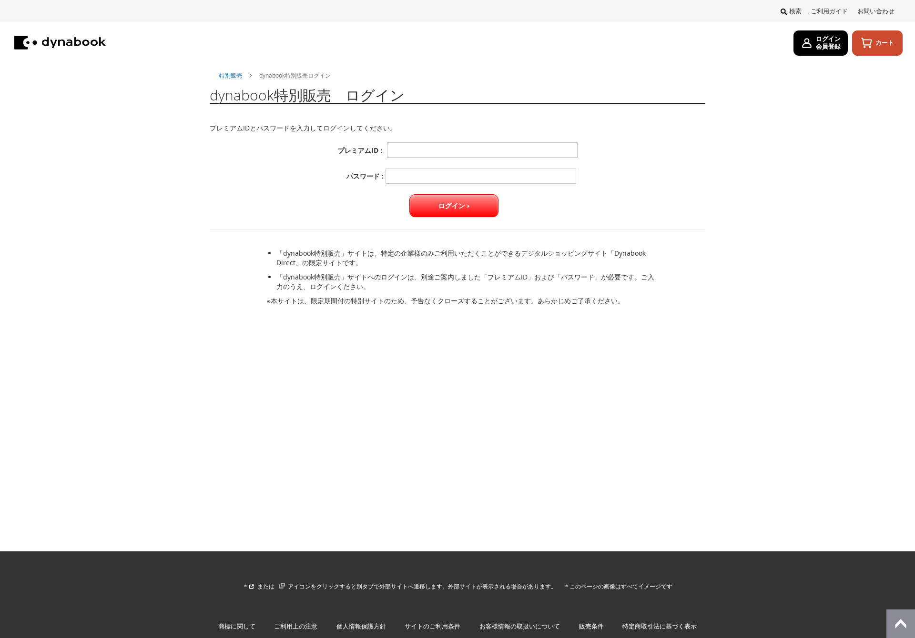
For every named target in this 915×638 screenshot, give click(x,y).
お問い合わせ (876, 11)
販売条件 (591, 626)
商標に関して (236, 626)
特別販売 (231, 75)
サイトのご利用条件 (432, 626)
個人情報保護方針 (361, 626)
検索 (795, 11)
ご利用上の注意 (295, 626)
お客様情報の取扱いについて (519, 626)
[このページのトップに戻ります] (900, 623)
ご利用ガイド (829, 11)
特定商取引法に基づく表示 (659, 626)
